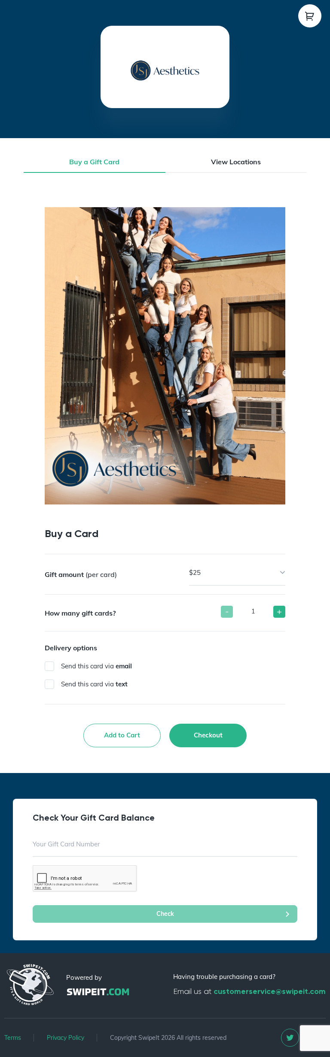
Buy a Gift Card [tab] (94, 161)
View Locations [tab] (236, 161)
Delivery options (71, 647)
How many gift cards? (80, 613)
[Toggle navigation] (309, 15)
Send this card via (96, 666)
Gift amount (81, 574)
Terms (12, 1038)
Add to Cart (122, 735)
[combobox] (237, 573)
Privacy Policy (65, 1038)
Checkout (208, 735)
